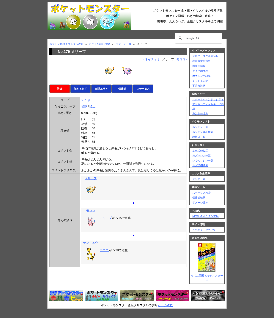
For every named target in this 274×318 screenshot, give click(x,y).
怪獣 (84, 106)
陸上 (92, 106)
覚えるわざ (80, 88)
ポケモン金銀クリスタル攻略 (66, 43)
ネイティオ (152, 59)
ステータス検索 (201, 192)
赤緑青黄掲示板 (201, 60)
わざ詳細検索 (200, 165)
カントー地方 (200, 113)
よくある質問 (200, 80)
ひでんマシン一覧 (202, 160)
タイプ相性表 (200, 70)
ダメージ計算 (200, 202)
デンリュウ (90, 242)
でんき (85, 99)
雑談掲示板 (198, 65)
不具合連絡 (198, 85)
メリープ (91, 178)
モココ (180, 59)
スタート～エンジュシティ (208, 99)
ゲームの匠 (165, 305)
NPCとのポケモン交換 (205, 216)
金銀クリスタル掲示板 (205, 56)
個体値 (122, 88)
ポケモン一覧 (123, 43)
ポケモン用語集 (201, 75)
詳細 (59, 88)
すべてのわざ (200, 150)
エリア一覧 (198, 179)
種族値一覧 (198, 136)
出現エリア (101, 88)
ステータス (143, 88)
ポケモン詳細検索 (99, 43)
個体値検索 (198, 197)
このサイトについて (204, 229)
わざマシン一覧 (201, 155)
